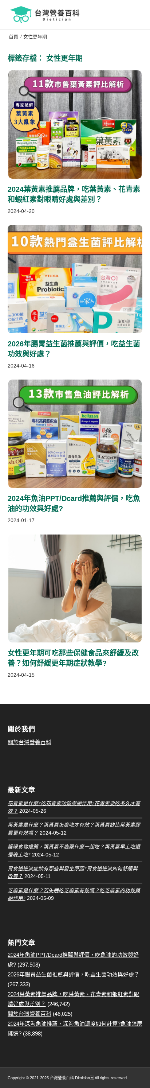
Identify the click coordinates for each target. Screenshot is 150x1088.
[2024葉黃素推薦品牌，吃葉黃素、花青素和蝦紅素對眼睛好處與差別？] (75, 124)
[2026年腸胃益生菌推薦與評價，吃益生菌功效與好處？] (75, 279)
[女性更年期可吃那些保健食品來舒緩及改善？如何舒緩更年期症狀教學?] (75, 589)
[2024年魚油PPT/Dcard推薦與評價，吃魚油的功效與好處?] (75, 434)
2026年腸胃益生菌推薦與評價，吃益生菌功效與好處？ (73, 974)
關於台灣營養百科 (29, 742)
